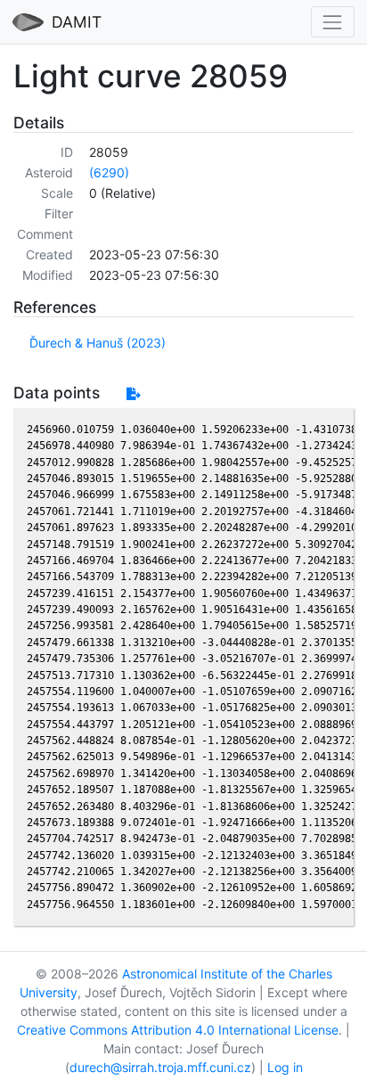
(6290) (109, 172)
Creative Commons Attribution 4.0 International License (177, 1029)
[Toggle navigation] (333, 21)
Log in (285, 1067)
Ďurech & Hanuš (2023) (97, 342)
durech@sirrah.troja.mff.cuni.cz (160, 1067)
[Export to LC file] (133, 393)
